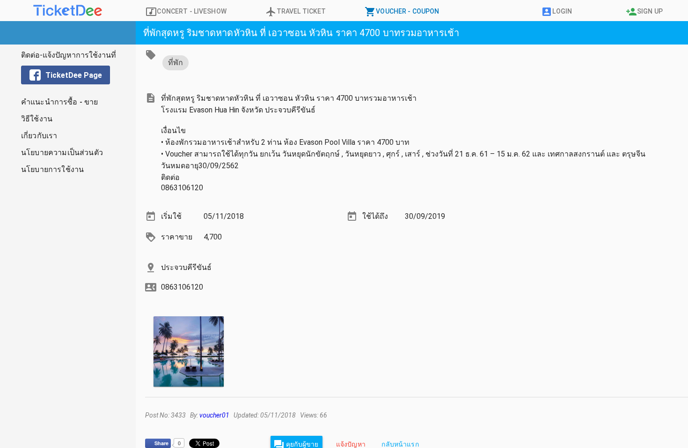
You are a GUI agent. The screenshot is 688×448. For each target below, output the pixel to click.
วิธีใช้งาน (36, 118)
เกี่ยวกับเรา (39, 135)
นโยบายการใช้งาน (52, 169)
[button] (68, 33)
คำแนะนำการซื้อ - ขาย (59, 101)
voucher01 (214, 415)
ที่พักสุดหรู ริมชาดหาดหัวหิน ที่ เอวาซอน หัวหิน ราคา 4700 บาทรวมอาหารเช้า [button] (301, 32)
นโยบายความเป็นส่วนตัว (62, 152)
